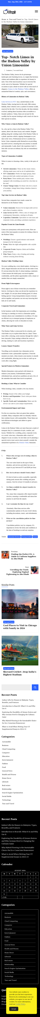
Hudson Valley (24, 442)
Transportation (27, 537)
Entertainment (7, 760)
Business (5, 745)
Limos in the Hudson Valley (18, 89)
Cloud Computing (8, 749)
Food (4, 767)
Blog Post (5, 1001)
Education (6, 756)
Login (4, 996)
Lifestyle (5, 782)
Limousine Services (14, 537)
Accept (13, 1009)
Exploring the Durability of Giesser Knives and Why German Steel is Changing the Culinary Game (19, 714)
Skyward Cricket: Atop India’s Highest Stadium (19, 673)
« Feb (4, 897)
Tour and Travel (8, 51)
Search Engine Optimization (12, 793)
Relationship (6, 789)
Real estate (6, 785)
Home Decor (6, 778)
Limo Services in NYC (9, 102)
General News (7, 771)
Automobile (6, 742)
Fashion (5, 763)
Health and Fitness (9, 774)
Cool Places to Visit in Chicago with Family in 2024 (20, 627)
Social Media (6, 796)
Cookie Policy (20, 1004)
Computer (6, 753)
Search (35, 687)
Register (5, 998)
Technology (6, 800)
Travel (35, 537)
